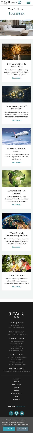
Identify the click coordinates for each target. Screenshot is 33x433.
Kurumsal (16, 388)
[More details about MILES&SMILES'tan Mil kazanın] (16, 136)
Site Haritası (16, 399)
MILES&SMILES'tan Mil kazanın (16, 149)
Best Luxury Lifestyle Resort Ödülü (16, 65)
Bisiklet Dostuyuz (16, 275)
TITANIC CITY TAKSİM (16, 346)
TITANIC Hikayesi (16, 385)
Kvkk (16, 396)
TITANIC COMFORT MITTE (16, 359)
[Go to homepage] (5, 2)
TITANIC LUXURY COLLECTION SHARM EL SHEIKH (16, 371)
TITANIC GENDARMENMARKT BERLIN (16, 364)
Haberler (16, 13)
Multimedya (16, 379)
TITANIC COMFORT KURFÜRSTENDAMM (16, 357)
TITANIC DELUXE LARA (17, 325)
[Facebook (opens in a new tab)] (11, 413)
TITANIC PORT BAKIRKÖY (16, 348)
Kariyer (16, 390)
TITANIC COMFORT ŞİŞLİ (16, 343)
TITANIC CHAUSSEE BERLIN (16, 362)
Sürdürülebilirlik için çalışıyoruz (16, 192)
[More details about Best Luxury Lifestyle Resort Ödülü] (16, 51)
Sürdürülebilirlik (16, 393)
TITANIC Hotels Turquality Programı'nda (16, 234)
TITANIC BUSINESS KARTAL (16, 351)
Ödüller (16, 382)
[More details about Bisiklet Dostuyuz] (16, 263)
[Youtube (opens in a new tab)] (22, 413)
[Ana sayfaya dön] (16, 314)
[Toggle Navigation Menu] (28, 3)
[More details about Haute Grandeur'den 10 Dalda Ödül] (16, 94)
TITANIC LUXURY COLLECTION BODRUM (16, 334)
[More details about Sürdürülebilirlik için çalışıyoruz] (16, 178)
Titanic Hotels (16, 9)
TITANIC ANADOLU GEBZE (16, 341)
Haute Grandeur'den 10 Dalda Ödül (16, 107)
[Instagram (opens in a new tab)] (16, 413)
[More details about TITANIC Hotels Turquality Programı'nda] (16, 221)
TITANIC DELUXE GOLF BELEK (16, 328)
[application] (16, 425)
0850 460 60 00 (20, 406)
